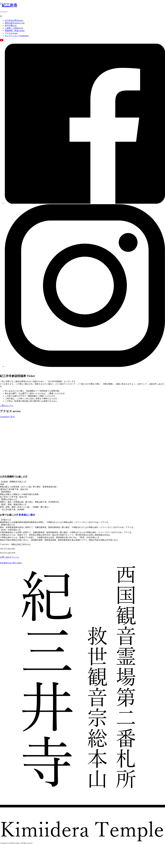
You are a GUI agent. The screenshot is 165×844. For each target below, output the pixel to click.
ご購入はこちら (7, 406)
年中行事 (11, 25)
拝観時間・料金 (15, 31)
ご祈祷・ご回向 (14, 28)
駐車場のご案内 (27, 514)
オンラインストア (17, 36)
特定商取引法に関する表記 (11, 563)
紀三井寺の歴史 (14, 20)
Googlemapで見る (7, 417)
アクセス (11, 33)
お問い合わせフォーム (9, 557)
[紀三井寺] (8, 5)
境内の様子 (14, 23)
